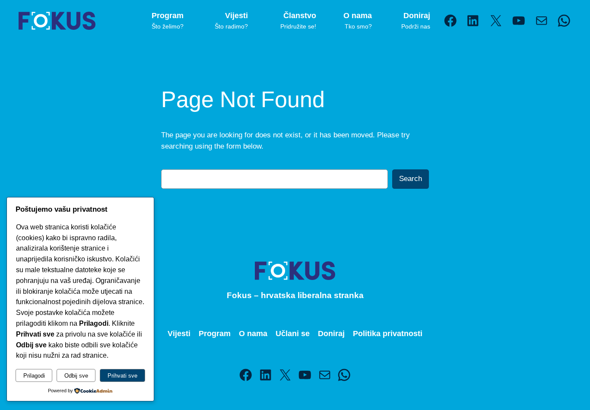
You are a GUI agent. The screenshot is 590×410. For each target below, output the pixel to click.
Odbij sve (76, 375)
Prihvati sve (122, 375)
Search (410, 179)
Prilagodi (34, 375)
